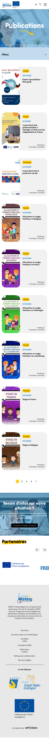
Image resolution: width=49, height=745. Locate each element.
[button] (37, 549)
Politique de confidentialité (24, 656)
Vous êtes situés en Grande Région (24, 634)
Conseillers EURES (24, 645)
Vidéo (24, 641)
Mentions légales (24, 660)
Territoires (24, 630)
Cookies (24, 652)
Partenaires (24, 649)
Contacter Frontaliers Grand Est (24, 525)
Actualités (24, 639)
